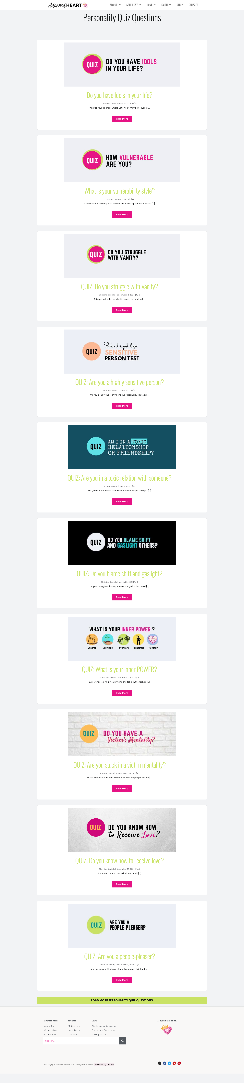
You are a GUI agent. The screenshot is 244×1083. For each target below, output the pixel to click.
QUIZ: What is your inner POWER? (119, 669)
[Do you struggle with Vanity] (122, 235)
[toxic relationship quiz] (122, 427)
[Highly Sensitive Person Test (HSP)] (122, 331)
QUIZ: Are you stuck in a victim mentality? (119, 765)
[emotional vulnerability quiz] (122, 140)
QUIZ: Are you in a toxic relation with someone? (119, 478)
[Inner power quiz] (122, 618)
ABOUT (113, 5)
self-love (132, 5)
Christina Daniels (107, 295)
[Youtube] (174, 1063)
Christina (106, 103)
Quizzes (193, 5)
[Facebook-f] (164, 1063)
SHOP (180, 5)
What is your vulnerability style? (119, 191)
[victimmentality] (122, 714)
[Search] (122, 1040)
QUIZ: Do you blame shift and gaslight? (119, 573)
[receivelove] (122, 809)
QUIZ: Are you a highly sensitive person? (119, 382)
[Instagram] (159, 1063)
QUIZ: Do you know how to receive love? (119, 860)
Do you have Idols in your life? (119, 95)
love (149, 5)
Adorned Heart (110, 390)
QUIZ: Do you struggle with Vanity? (119, 286)
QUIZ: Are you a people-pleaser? (119, 956)
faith (164, 5)
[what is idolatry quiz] (122, 44)
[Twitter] (169, 1063)
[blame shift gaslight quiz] (122, 522)
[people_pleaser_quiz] (122, 905)
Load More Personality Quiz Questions (122, 1000)
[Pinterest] (179, 1063)
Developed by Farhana (104, 1064)
